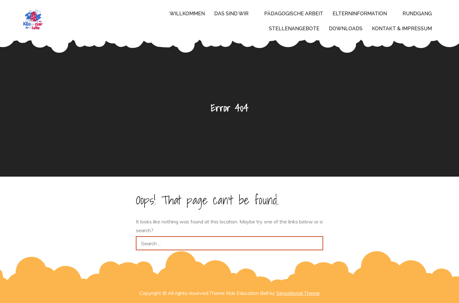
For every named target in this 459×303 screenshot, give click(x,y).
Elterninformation (360, 14)
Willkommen (187, 14)
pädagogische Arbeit (293, 14)
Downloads (346, 29)
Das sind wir (231, 14)
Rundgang (417, 14)
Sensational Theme (298, 293)
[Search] (316, 243)
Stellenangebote (294, 29)
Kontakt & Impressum (402, 29)
